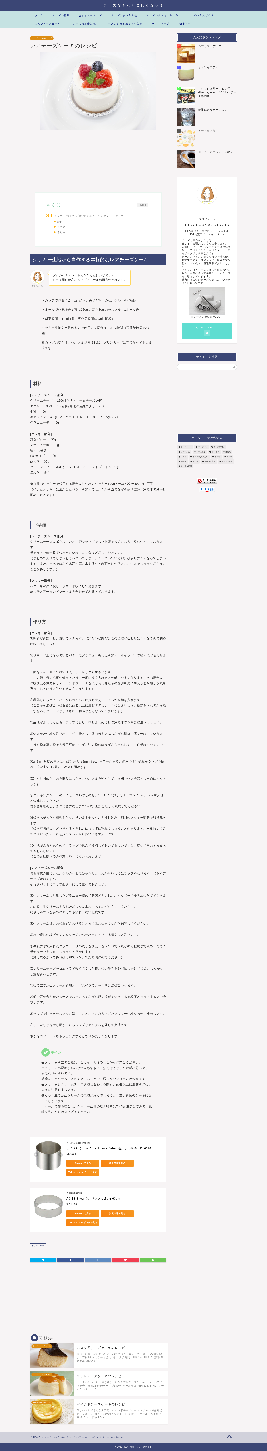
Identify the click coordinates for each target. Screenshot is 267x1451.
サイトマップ (160, 23)
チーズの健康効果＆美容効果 (124, 23)
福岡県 (183, 462)
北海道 (228, 452)
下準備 (61, 227)
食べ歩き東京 (227, 462)
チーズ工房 (185, 452)
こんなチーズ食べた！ (49, 23)
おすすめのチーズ (90, 15)
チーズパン (202, 447)
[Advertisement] (98, 161)
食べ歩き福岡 (186, 466)
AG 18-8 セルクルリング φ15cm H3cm (93, 1198)
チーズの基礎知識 (84, 23)
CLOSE (142, 205)
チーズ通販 (200, 452)
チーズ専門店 (219, 447)
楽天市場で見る (117, 1163)
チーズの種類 (61, 15)
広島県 (183, 457)
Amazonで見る (83, 1163)
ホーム (39, 15)
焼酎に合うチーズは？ (212, 109)
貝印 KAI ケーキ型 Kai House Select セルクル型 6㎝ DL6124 (108, 1148)
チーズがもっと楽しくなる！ (133, 5)
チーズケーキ (39, 1246)
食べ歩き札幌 (210, 462)
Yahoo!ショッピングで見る (82, 1172)
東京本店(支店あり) (200, 457)
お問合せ (184, 23)
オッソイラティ (208, 67)
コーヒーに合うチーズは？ (215, 151)
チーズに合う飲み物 (124, 15)
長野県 (195, 462)
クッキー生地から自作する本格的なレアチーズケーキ (89, 215)
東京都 (217, 457)
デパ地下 (215, 452)
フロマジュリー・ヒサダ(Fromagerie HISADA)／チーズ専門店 (217, 92)
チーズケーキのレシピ (42, 38)
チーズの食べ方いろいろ (162, 15)
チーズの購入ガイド (200, 15)
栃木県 (229, 457)
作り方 (61, 232)
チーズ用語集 (207, 130)
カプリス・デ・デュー (212, 46)
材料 (60, 221)
